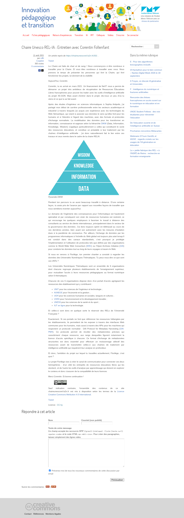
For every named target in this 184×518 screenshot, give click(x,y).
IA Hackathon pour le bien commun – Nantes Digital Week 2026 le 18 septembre (146, 73)
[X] (42, 71)
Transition (79, 35)
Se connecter (132, 35)
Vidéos (110, 35)
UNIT (56, 289)
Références (38, 514)
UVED (57, 299)
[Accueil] (92, 30)
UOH (56, 296)
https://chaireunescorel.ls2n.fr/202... (82, 55)
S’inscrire (120, 35)
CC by (60, 405)
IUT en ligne (59, 305)
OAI (121, 246)
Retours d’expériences (62, 35)
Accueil (26, 35)
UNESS (57, 302)
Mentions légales (53, 514)
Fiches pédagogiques (41, 35)
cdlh (42, 58)
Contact (27, 514)
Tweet (51, 61)
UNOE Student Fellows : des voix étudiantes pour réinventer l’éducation (145, 114)
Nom (50, 420)
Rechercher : (137, 46)
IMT (92, 35)
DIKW (103, 123)
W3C (89, 246)
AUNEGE (58, 292)
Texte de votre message (60, 428)
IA (87, 35)
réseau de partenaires (150, 21)
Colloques (101, 35)
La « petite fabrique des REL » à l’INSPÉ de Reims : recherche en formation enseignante (145, 153)
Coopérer (40, 61)
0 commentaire (37, 66)
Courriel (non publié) (91, 420)
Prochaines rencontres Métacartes (145, 131)
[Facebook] (39, 71)
